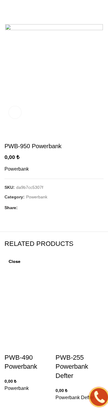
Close (14, 261)
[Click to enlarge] (15, 112)
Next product (101, 134)
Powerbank (36, 196)
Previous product (89, 134)
